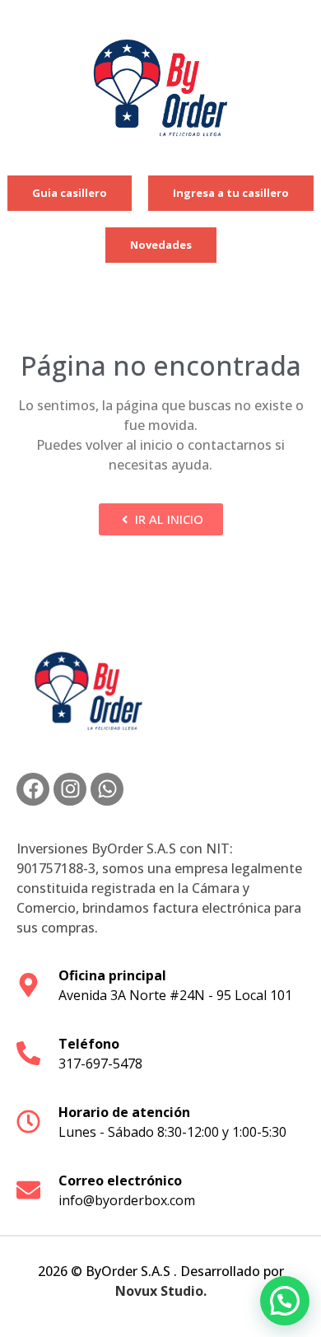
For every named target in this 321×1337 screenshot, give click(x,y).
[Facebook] (32, 789)
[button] (284, 1300)
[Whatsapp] (107, 789)
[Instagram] (70, 789)
